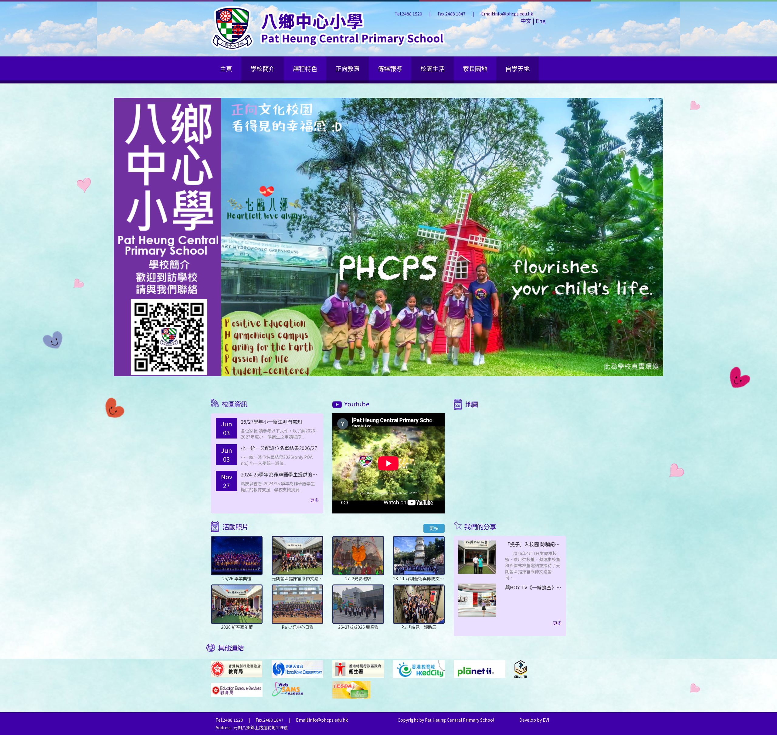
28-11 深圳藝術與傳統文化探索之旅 (427, 578)
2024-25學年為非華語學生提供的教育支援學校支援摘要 (301, 474)
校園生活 (432, 68)
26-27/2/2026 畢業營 (358, 627)
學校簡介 (262, 68)
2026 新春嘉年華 (237, 627)
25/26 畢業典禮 (236, 578)
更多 (314, 500)
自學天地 (517, 68)
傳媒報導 (390, 68)
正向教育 (347, 68)
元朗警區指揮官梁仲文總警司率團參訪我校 (312, 578)
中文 (527, 21)
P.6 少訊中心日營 (298, 627)
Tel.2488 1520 (409, 14)
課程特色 (305, 68)
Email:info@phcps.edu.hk (507, 14)
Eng (540, 21)
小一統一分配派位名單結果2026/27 (279, 448)
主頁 (226, 68)
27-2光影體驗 (358, 578)
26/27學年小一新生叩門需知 (271, 421)
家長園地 (475, 68)
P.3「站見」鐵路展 (418, 627)
